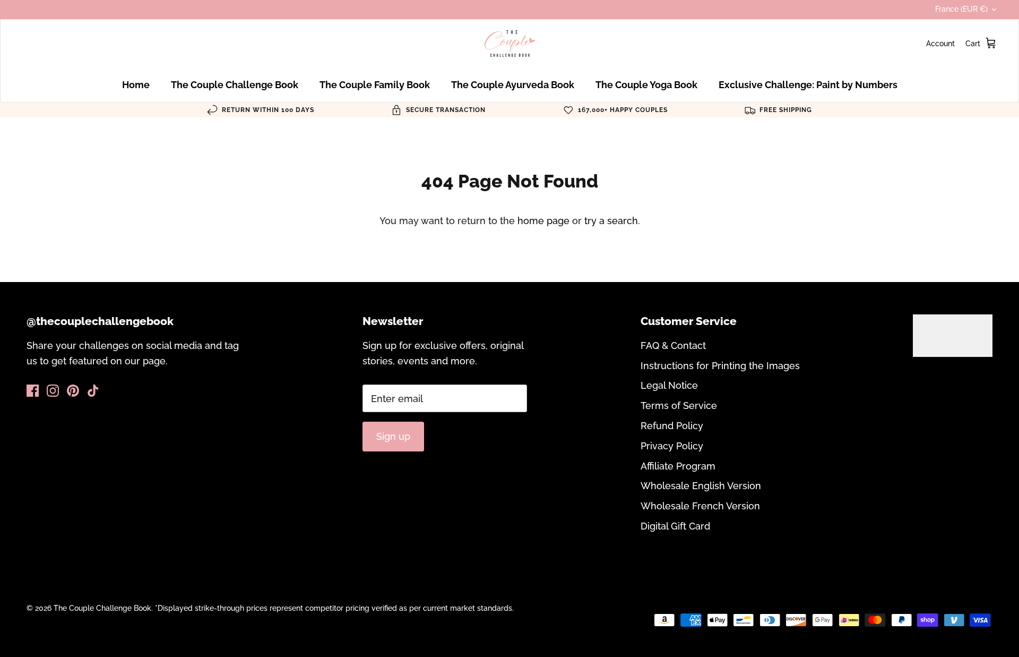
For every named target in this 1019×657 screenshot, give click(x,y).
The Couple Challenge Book (234, 84)
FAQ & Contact (673, 345)
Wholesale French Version (700, 505)
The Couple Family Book (374, 84)
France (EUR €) (961, 9)
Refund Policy (672, 425)
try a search (611, 220)
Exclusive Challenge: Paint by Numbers (808, 84)
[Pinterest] (73, 391)
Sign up (393, 436)
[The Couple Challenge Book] (510, 43)
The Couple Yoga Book (646, 84)
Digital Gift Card (675, 526)
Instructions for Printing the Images (720, 365)
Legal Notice (669, 385)
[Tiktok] (93, 391)
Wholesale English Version (701, 485)
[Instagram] (53, 391)
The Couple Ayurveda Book (512, 84)
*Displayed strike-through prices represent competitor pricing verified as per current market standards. (334, 608)
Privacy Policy (672, 445)
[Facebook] (33, 391)
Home (136, 84)
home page (543, 220)
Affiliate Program (678, 466)
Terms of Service (679, 405)
